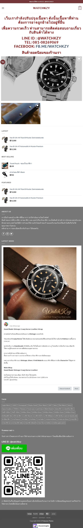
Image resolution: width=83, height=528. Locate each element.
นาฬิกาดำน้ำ (38, 416)
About (35, 517)
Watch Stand (49, 409)
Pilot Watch (62, 405)
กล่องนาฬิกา (58, 409)
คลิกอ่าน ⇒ (16, 228)
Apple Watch (6, 405)
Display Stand (32, 405)
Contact (42, 517)
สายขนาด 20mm (51, 419)
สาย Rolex (32, 419)
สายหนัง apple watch (58, 423)
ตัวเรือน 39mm (26, 412)
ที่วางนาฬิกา (18, 416)
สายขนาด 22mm (63, 419)
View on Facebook (65, 388)
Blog (48, 517)
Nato (55, 405)
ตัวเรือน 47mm (70, 412)
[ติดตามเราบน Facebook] (3, 234)
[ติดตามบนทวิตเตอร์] (11, 234)
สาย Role (24, 419)
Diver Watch (43, 405)
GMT (50, 405)
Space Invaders (7, 409)
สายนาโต (40, 423)
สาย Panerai (16, 419)
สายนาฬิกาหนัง (18, 423)
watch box (39, 409)
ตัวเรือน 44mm (48, 412)
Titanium (22, 409)
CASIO (14, 405)
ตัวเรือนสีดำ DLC (7, 416)
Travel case (30, 409)
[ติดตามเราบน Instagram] (7, 234)
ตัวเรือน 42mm (37, 412)
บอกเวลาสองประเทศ (71, 416)
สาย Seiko (41, 419)
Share (76, 388)
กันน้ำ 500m (16, 412)
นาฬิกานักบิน (59, 416)
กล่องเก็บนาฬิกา (69, 409)
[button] (3, 8)
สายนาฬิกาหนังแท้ (30, 423)
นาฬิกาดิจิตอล (48, 416)
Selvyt (70, 405)
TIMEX (16, 409)
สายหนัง (47, 423)
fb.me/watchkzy (52, 46)
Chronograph (22, 405)
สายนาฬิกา (74, 419)
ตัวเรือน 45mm (59, 412)
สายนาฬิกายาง (6, 423)
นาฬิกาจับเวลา (28, 416)
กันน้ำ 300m (6, 412)
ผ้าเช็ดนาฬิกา (6, 419)
